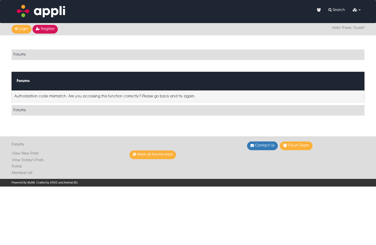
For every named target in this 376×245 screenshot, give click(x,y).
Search (338, 10)
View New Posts (25, 154)
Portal (17, 167)
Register (47, 29)
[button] (356, 10)
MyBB (31, 182)
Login (23, 29)
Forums (20, 55)
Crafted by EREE (47, 182)
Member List (22, 173)
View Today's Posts (27, 160)
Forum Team (298, 146)
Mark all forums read (154, 155)
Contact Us (264, 146)
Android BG (70, 182)
